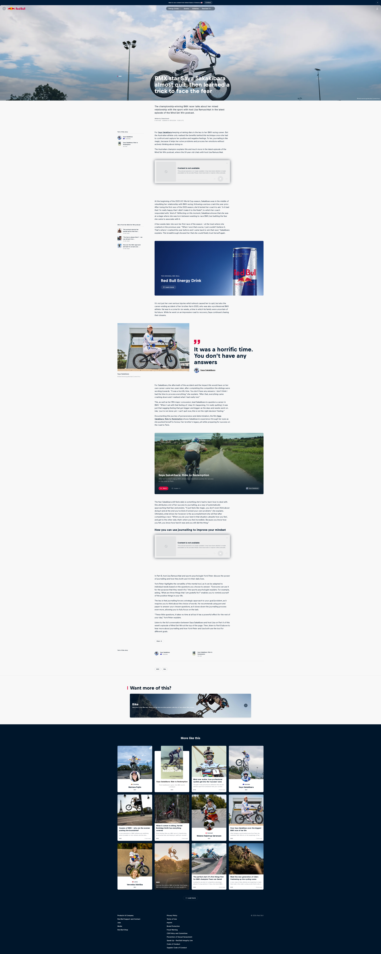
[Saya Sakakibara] (153, 347)
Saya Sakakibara (165, 132)
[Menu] (4, 8)
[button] (377, 2)
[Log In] (377, 8)
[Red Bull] (16, 8)
